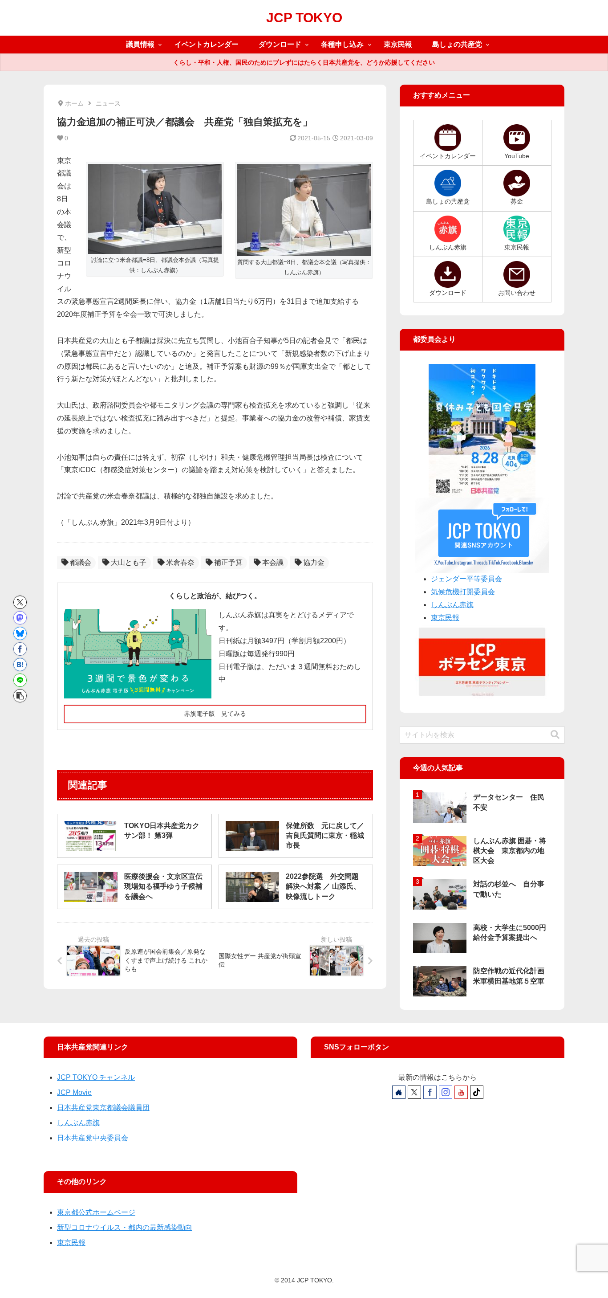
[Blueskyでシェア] (20, 633)
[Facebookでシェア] (20, 649)
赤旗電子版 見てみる (215, 713)
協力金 (313, 562)
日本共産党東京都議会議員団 (103, 1107)
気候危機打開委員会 (463, 592)
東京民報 (445, 617)
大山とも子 (128, 562)
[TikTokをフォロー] (476, 1092)
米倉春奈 (180, 562)
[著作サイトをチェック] (398, 1092)
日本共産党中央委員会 (92, 1138)
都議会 (80, 562)
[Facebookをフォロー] (430, 1092)
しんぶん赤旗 (452, 604)
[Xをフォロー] (414, 1092)
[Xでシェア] (20, 602)
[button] (20, 695)
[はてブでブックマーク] (20, 664)
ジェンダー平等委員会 (466, 579)
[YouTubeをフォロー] (461, 1092)
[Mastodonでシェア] (20, 618)
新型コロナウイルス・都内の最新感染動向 (124, 1227)
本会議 (273, 562)
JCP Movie (74, 1092)
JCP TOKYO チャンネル (96, 1077)
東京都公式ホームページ (96, 1212)
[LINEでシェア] (20, 680)
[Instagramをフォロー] (445, 1092)
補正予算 (228, 562)
